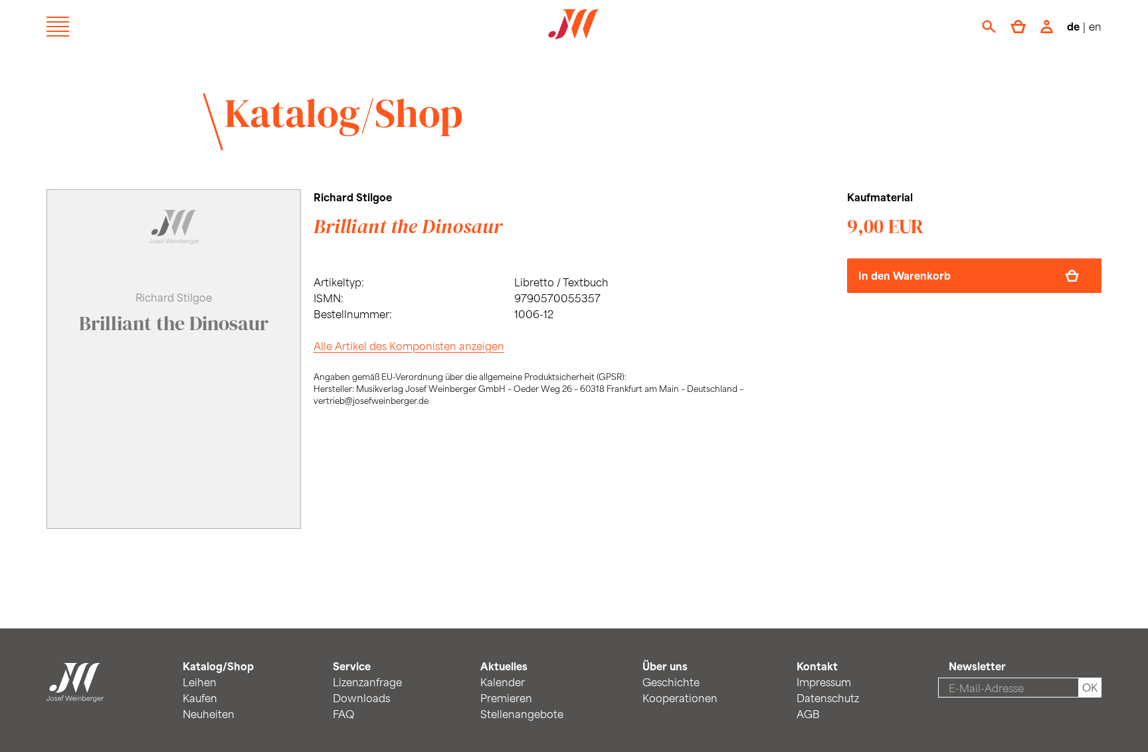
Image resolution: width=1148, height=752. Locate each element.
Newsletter (977, 666)
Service (352, 666)
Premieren (506, 698)
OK (1090, 687)
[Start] (75, 694)
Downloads (361, 698)
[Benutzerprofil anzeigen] (1046, 26)
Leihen (200, 682)
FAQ (343, 714)
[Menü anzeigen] (58, 27)
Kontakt (817, 666)
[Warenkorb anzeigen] (1018, 26)
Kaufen (200, 698)
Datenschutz (828, 698)
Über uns (665, 666)
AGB (808, 714)
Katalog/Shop (344, 113)
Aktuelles (503, 666)
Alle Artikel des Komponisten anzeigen (409, 346)
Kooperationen (680, 698)
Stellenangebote (521, 714)
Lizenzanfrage (367, 682)
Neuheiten (209, 714)
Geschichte (671, 682)
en (1095, 26)
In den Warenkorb (904, 275)
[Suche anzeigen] (989, 26)
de (1073, 26)
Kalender (502, 682)
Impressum (824, 682)
